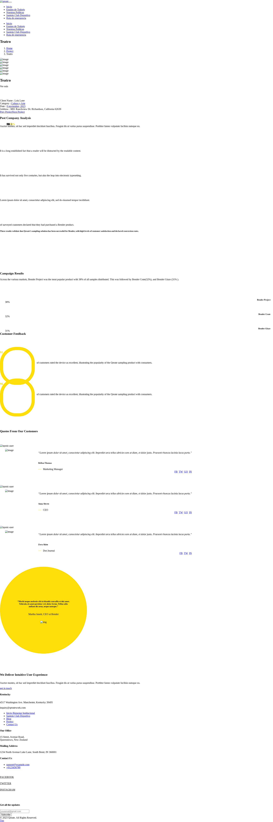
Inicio (9, 6)
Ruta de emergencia (16, 18)
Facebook (3, 777)
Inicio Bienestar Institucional (20, 713)
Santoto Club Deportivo (18, 15)
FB (176, 471)
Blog (8, 718)
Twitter (3, 783)
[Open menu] (10, 2)
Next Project (18, 112)
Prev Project (6, 112)
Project (9, 51)
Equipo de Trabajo (15, 9)
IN (190, 471)
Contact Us (12, 724)
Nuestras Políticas (15, 12)
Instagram (3, 789)
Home (9, 48)
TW (181, 471)
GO (186, 471)
